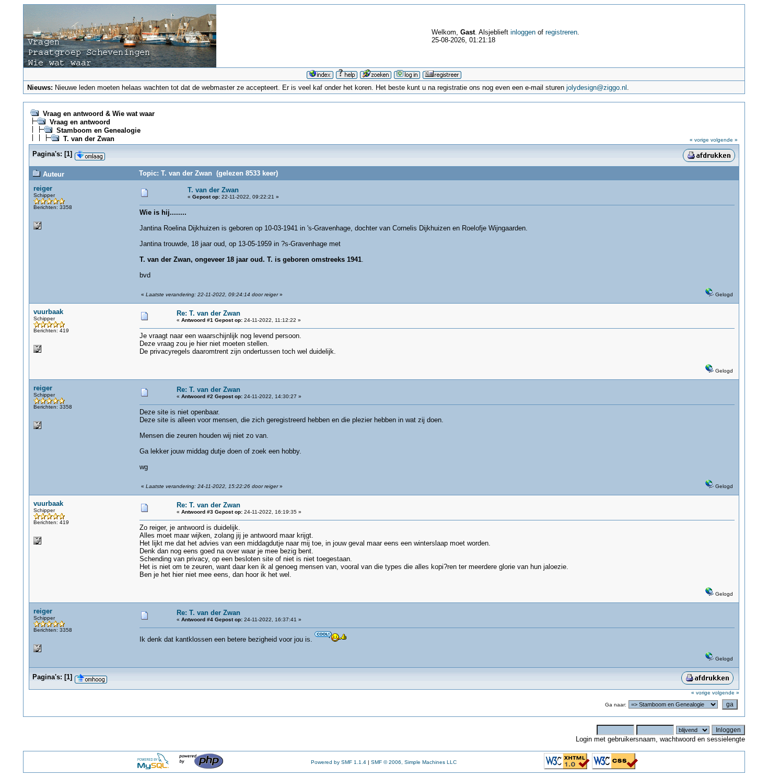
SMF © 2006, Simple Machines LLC (414, 762)
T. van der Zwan (88, 139)
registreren (561, 32)
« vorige (699, 140)
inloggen (523, 32)
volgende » (724, 140)
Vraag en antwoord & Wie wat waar (99, 114)
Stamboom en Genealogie (98, 130)
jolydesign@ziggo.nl (596, 87)
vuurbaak (48, 312)
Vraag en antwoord (80, 122)
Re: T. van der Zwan (208, 313)
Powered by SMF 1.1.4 (338, 762)
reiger (42, 188)
